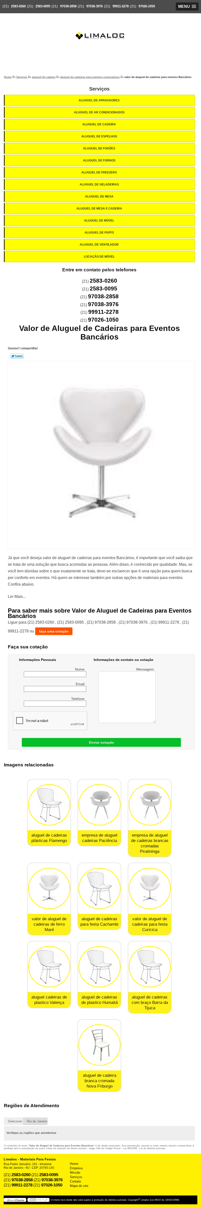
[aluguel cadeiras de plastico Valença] (49, 966)
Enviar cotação (101, 742)
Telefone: (78, 699)
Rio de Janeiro (37, 1121)
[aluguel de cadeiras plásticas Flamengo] (49, 804)
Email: (81, 684)
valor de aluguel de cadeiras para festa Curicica (149, 924)
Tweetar (17, 356)
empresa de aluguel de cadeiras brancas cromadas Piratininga (149, 843)
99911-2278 (121, 6)
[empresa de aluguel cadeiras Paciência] (99, 804)
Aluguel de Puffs (99, 232)
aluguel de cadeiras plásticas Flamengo (49, 838)
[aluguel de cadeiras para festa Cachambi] (99, 888)
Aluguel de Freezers (99, 172)
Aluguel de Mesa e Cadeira (99, 208)
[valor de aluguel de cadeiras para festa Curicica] (149, 888)
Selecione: (15, 1121)
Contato (75, 1181)
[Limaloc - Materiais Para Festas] (100, 26)
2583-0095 (43, 6)
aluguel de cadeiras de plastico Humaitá (99, 1000)
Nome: (80, 669)
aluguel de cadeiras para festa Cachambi (99, 922)
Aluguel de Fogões (99, 148)
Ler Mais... (17, 596)
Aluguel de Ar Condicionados (99, 112)
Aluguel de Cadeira (99, 124)
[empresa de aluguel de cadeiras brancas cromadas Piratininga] (149, 804)
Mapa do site (79, 1186)
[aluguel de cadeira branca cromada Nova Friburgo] (99, 1045)
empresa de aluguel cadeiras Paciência (99, 838)
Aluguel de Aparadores (99, 100)
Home (74, 1164)
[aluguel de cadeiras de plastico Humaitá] (99, 966)
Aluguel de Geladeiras (99, 184)
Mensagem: (146, 669)
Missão (75, 1172)
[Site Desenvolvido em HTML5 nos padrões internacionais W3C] (38, 1200)
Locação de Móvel (99, 256)
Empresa (76, 1168)
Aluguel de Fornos (99, 160)
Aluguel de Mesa (99, 196)
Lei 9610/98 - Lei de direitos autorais (144, 1148)
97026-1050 (146, 6)
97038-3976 (94, 6)
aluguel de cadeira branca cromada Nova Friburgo (99, 1081)
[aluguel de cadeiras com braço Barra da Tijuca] (149, 966)
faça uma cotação (54, 631)
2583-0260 (18, 6)
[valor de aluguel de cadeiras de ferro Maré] (49, 888)
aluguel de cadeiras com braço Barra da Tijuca (150, 1002)
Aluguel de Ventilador (99, 244)
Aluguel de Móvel (99, 220)
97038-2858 (68, 6)
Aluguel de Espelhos (99, 136)
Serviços (99, 89)
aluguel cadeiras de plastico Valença (49, 1000)
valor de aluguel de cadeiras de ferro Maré (49, 924)
